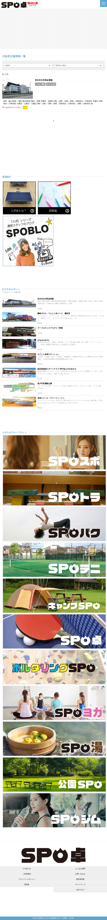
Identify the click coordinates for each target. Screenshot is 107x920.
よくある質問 (80, 869)
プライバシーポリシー (26, 879)
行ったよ (51, 84)
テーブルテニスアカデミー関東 (50, 328)
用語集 (26, 884)
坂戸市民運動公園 (44, 383)
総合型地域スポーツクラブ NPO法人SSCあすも (56, 369)
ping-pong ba (43, 340)
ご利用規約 (27, 874)
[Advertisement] (53, 28)
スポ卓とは (27, 869)
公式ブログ (80, 890)
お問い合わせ (80, 874)
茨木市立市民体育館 (44, 80)
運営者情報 (80, 879)
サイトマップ (80, 884)
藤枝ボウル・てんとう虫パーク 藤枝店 (53, 313)
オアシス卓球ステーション (48, 354)
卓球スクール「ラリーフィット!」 (51, 398)
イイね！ (40, 84)
